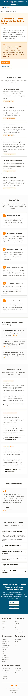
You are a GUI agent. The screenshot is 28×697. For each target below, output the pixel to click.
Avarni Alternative (6, 668)
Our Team (17, 623)
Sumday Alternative (6, 672)
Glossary (4, 655)
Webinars (4, 649)
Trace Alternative (6, 670)
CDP (16, 643)
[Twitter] (12, 692)
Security (17, 629)
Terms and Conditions (20, 670)
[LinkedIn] (15, 692)
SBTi (16, 645)
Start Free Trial (6, 66)
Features (4, 625)
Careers (17, 625)
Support (3, 653)
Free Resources (5, 641)
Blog (16, 627)
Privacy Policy (18, 668)
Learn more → (16, 335)
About (16, 621)
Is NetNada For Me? (6, 639)
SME (3, 623)
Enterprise (4, 621)
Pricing (3, 627)
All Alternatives (5, 678)
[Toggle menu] (25, 8)
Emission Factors (5, 657)
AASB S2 (17, 641)
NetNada (14, 685)
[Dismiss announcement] (26, 1)
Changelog (4, 629)
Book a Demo (14, 607)
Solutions (7, 11)
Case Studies (5, 643)
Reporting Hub (18, 639)
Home (2, 11)
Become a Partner (19, 632)
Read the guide (13, 4)
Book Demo (5, 62)
